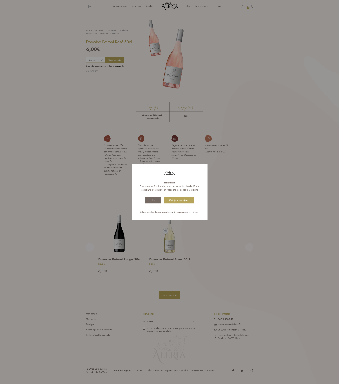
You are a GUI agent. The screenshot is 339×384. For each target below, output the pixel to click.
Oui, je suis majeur (178, 200)
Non (153, 200)
